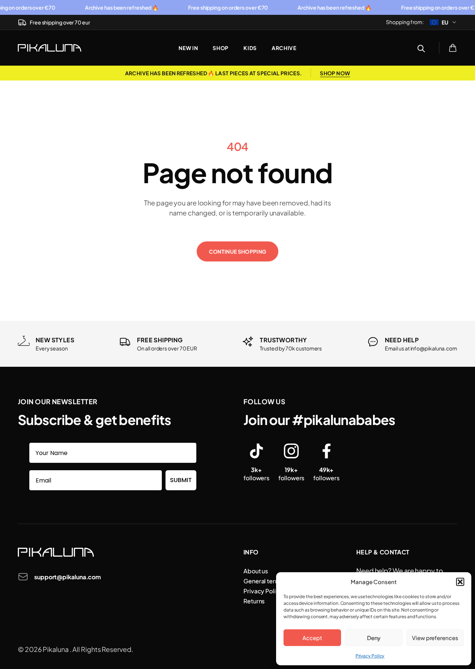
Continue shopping (237, 251)
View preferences (435, 637)
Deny (374, 637)
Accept (312, 637)
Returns (254, 601)
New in (188, 48)
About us (255, 571)
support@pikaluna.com (67, 577)
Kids (250, 48)
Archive (284, 48)
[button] (460, 582)
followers (256, 474)
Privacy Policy (370, 656)
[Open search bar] (421, 48)
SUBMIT (181, 480)
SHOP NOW (335, 73)
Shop (221, 48)
